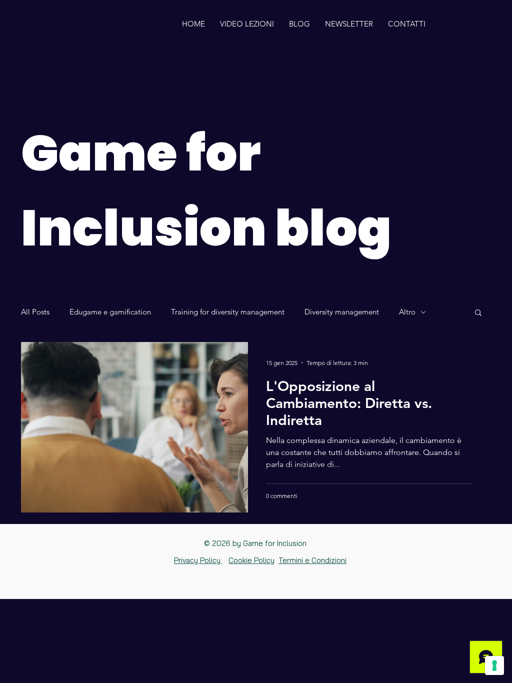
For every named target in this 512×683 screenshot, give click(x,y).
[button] (478, 313)
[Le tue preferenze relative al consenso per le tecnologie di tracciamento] (494, 665)
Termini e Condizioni (312, 560)
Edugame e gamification (110, 312)
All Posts (35, 312)
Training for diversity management (227, 312)
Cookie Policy (251, 560)
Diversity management (341, 312)
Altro (407, 312)
